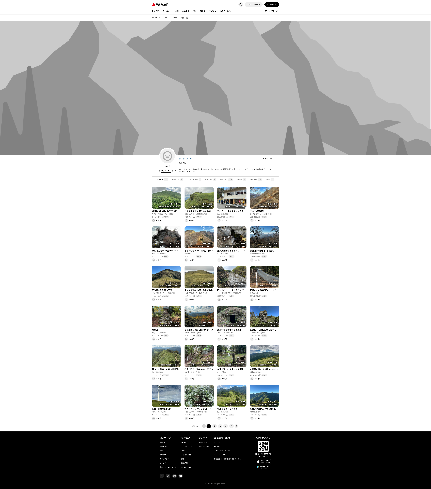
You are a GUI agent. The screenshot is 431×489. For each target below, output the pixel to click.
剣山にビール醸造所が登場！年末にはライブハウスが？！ (243, 210)
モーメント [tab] (177, 179)
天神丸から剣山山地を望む (262, 250)
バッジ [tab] (269, 179)
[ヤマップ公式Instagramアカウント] (174, 476)
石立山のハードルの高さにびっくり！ (234, 290)
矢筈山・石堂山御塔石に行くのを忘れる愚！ (270, 329)
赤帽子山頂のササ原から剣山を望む (266, 369)
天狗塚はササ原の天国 (162, 290)
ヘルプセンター (273, 11)
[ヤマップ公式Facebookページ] (162, 476)
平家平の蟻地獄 (257, 210)
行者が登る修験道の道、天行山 (199, 369)
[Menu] (175, 170)
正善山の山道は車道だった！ (263, 290)
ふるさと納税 (225, 11)
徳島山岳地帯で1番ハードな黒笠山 (167, 250)
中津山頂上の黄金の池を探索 (230, 369)
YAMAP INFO (203, 442)
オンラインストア (187, 446)
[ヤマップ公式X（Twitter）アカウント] (168, 476)
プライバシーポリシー (222, 450)
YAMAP (154, 17)
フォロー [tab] (240, 179)
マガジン (212, 11)
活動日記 (155, 11)
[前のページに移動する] (204, 426)
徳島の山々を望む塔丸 (227, 408)
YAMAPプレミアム (187, 442)
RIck (175, 17)
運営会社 (217, 442)
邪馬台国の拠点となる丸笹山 (263, 408)
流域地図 (184, 463)
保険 (195, 11)
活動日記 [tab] (162, 179)
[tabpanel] (215, 305)
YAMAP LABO (186, 467)
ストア (203, 11)
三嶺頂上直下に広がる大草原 (198, 210)
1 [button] (208, 426)
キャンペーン (164, 463)
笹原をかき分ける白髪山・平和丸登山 (202, 408)
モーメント (167, 11)
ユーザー (165, 17)
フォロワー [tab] (255, 179)
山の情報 (185, 11)
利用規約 (217, 446)
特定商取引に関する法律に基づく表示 (227, 459)
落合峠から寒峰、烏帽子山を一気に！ (202, 250)
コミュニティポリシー (222, 455)
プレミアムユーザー (186, 159)
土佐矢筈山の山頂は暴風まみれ (199, 290)
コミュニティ (164, 459)
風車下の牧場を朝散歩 (162, 408)
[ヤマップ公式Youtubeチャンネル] (180, 476)
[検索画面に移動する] (240, 4)
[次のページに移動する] (236, 426)
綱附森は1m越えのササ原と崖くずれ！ (169, 210)
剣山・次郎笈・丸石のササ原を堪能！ (169, 369)
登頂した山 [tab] (226, 179)
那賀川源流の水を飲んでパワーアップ (234, 250)
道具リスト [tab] (210, 179)
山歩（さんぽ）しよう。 (168, 467)
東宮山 (155, 329)
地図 (177, 11)
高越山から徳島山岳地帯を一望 (199, 329)
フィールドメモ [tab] (193, 179)
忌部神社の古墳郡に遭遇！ (229, 329)
